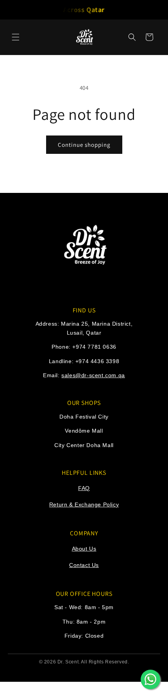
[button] (15, 37)
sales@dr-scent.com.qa (93, 375)
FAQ (84, 488)
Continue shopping (84, 144)
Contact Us (84, 565)
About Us (84, 548)
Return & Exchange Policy (84, 504)
